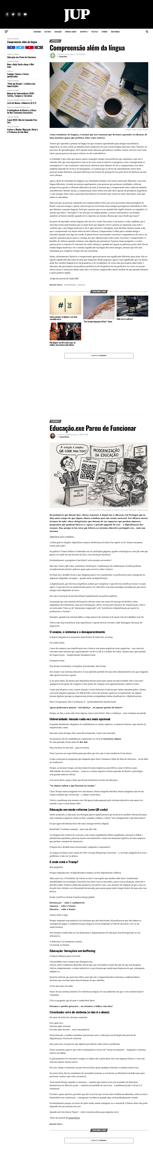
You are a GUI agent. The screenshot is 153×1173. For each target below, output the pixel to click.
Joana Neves (64, 392)
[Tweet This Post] (20, 47)
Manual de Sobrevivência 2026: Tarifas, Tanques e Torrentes (20, 94)
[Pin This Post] (29, 47)
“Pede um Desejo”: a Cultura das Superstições (21, 84)
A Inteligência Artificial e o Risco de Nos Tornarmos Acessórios (21, 111)
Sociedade (37, 31)
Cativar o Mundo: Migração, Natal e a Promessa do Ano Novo (22, 130)
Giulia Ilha (63, 57)
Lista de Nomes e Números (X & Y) (21, 103)
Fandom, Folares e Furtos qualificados (18, 75)
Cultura (47, 31)
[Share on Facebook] (11, 47)
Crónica (10, 39)
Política (94, 31)
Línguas (81, 285)
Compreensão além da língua (22, 41)
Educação (58, 31)
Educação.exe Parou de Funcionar (21, 57)
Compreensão (70, 285)
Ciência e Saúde (70, 31)
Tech (28, 107)
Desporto (83, 31)
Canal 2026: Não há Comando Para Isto (22, 121)
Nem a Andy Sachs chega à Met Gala (20, 65)
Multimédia (115, 31)
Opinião (104, 31)
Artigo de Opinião (13, 100)
